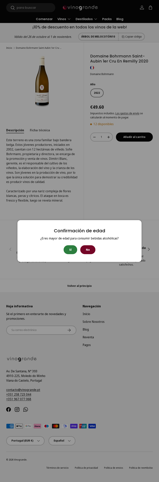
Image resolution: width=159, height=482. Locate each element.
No (88, 249)
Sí (70, 249)
